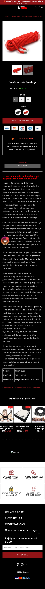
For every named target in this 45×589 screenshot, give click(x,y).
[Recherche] (36, 7)
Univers (25, 572)
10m (21, 100)
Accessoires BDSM (19, 387)
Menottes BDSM (33, 387)
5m (15, 100)
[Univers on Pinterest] (18, 564)
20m (28, 100)
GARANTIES (22, 162)
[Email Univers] (27, 564)
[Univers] (23, 8)
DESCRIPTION (22, 166)
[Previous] (4, 41)
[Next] (40, 41)
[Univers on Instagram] (22, 564)
